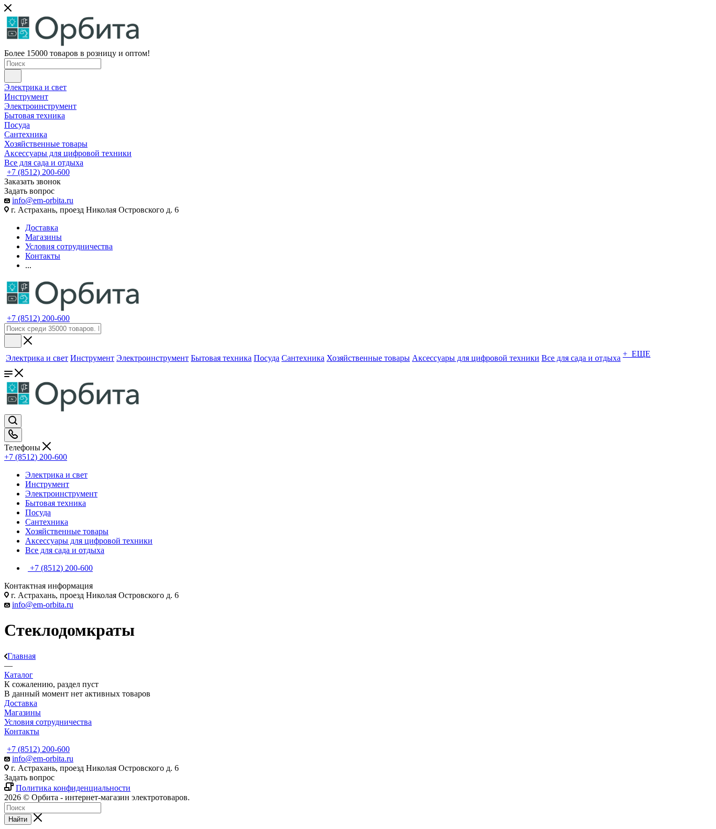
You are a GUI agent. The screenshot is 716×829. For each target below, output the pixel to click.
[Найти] (12, 76)
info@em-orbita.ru (42, 200)
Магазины (22, 712)
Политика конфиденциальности (73, 787)
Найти (17, 819)
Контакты (21, 731)
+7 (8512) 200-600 (38, 172)
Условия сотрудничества (48, 721)
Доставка (20, 703)
